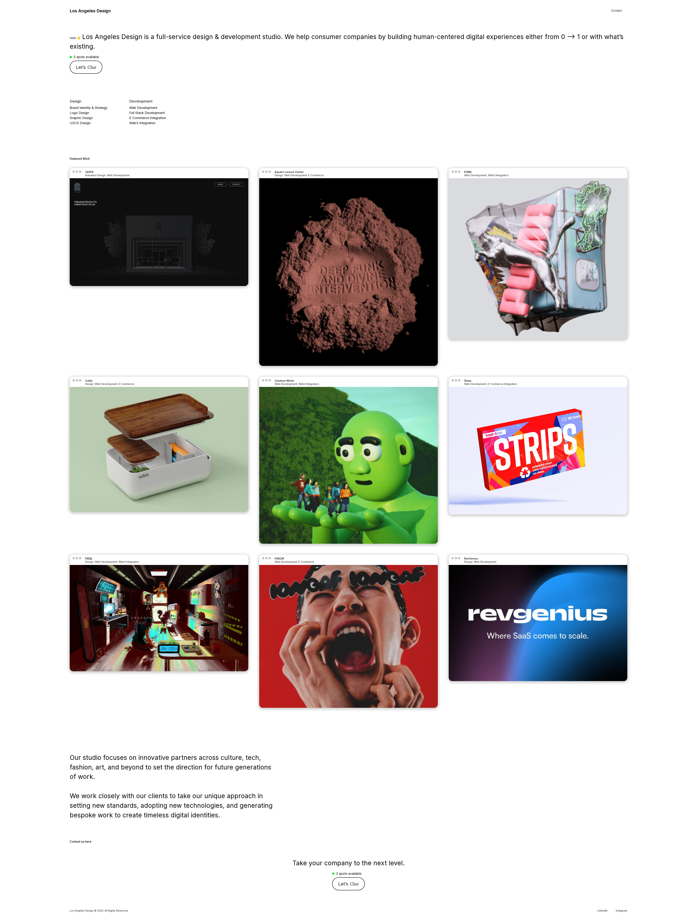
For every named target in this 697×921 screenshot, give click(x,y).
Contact (616, 10)
